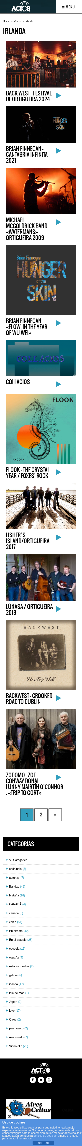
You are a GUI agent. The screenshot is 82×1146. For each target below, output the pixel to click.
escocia (16, 948)
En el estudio (20, 939)
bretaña (16, 895)
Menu (70, 7)
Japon (14, 1001)
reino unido (18, 1037)
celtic (15, 922)
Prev (12, 1109)
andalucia (17, 869)
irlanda (29, 21)
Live (14, 1010)
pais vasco (18, 1028)
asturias (16, 877)
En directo (18, 931)
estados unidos (20, 966)
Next (69, 1109)
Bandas (16, 886)
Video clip (18, 1046)
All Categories (17, 860)
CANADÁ (17, 904)
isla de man (18, 993)
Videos (17, 21)
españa (15, 957)
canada (15, 913)
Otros (14, 1019)
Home (6, 21)
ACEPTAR (43, 1143)
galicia (15, 975)
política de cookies (44, 1135)
